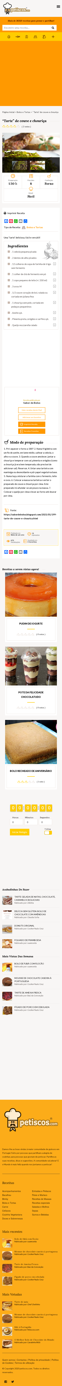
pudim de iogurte (31, 623)
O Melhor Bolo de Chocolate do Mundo (34, 1340)
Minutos (29, 817)
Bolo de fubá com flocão (29, 963)
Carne (5, 1206)
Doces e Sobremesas (12, 1218)
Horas (15, 817)
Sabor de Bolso (31, 402)
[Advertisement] (31, 73)
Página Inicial (8, 112)
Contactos (21, 1359)
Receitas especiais (41, 1202)
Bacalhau (6, 1194)
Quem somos (8, 1359)
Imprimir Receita (16, 213)
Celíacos (6, 1210)
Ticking (47, 829)
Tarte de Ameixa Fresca (27, 992)
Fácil (31, 196)
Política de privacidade (39, 1359)
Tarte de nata (21, 1302)
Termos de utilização (24, 1362)
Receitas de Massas (41, 1198)
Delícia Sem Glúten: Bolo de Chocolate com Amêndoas (30, 913)
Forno (49, 183)
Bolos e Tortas (23, 112)
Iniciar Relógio (19, 832)
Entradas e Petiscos (41, 1191)
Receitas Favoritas (31, 431)
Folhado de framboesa (27, 940)
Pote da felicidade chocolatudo (30, 694)
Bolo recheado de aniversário (31, 770)
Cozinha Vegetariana (12, 1214)
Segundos (45, 817)
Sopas (35, 1210)
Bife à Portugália (22, 1327)
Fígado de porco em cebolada (32, 1007)
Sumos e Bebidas (40, 1214)
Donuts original (24, 925)
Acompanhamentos (11, 1191)
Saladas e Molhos (40, 1206)
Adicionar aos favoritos (32, 417)
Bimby (5, 1198)
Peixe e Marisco (39, 1194)
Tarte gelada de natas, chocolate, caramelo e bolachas (34, 898)
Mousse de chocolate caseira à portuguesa (32, 979)
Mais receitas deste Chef (32, 410)
